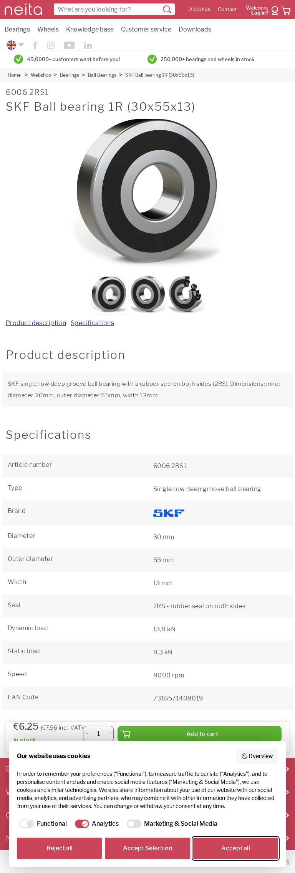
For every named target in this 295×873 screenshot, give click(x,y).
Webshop (41, 75)
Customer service (146, 29)
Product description (36, 323)
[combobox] (114, 9)
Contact (227, 9)
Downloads (195, 29)
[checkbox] (42, 823)
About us (199, 9)
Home (14, 75)
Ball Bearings (102, 75)
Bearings (17, 29)
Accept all (235, 848)
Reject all (59, 848)
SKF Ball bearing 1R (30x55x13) (159, 75)
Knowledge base (90, 29)
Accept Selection (147, 848)
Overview (261, 756)
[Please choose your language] (14, 45)
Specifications (92, 323)
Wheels (48, 29)
